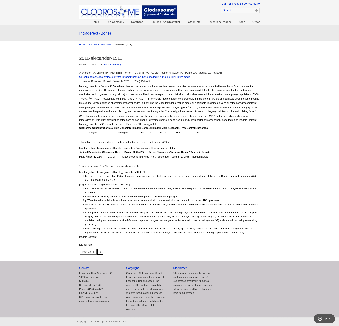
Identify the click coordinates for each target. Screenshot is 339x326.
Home (82, 44)
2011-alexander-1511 (100, 58)
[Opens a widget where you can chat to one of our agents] (324, 319)
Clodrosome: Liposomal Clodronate (144, 10)
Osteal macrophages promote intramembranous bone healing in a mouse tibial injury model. (135, 77)
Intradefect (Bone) (112, 64)
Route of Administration (100, 44)
